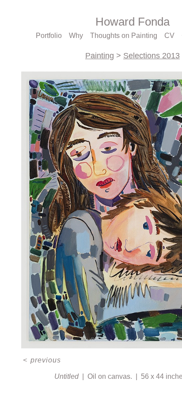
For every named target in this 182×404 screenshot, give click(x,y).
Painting (99, 55)
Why (76, 35)
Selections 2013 (151, 55)
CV (169, 35)
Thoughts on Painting (123, 35)
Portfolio (49, 35)
